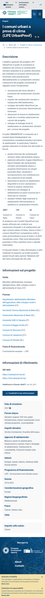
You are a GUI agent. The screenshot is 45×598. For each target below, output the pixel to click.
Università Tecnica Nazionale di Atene (19, 310)
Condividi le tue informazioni (21, 393)
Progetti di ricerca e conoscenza (31, 45)
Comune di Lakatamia (12, 335)
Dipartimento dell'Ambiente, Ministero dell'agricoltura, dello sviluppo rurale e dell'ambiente (19, 302)
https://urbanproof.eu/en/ (13, 374)
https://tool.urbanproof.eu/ (14, 378)
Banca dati (12, 45)
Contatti (19, 565)
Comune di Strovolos (11, 330)
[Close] (42, 577)
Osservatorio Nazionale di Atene (16, 315)
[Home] (3, 45)
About (18, 561)
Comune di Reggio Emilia (13, 325)
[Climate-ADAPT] (16, 13)
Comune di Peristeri (11, 340)
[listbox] (10, 5)
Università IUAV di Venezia (14, 320)
